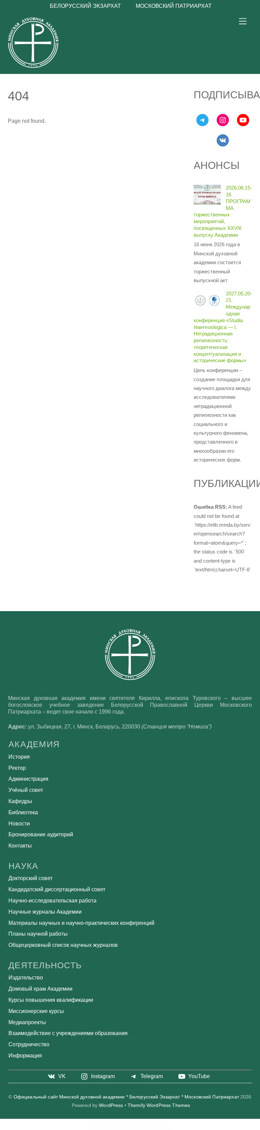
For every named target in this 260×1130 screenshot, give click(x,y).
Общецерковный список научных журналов (63, 945)
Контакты (20, 846)
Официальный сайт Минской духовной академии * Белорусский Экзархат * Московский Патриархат (126, 1096)
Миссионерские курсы (36, 1011)
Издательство (25, 977)
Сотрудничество (28, 1044)
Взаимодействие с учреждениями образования (68, 1033)
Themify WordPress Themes (159, 1105)
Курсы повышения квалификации (50, 1000)
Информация (25, 1055)
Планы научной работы (38, 934)
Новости (19, 823)
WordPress (111, 1105)
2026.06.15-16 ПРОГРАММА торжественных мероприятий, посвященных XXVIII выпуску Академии (223, 211)
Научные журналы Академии (45, 912)
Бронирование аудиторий (40, 834)
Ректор (17, 768)
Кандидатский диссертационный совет (56, 889)
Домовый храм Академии (40, 989)
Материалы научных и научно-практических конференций (81, 923)
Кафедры (20, 801)
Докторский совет (30, 878)
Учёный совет (25, 790)
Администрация (28, 779)
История (19, 757)
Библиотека (23, 812)
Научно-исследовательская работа (52, 900)
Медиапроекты (27, 1022)
